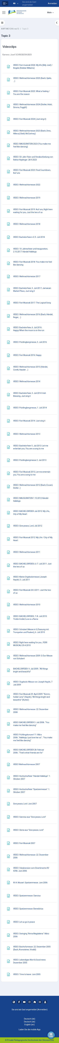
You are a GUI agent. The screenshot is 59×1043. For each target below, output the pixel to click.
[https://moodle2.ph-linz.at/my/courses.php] (40, 1002)
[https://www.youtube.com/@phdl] (24, 1002)
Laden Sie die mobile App (29, 1029)
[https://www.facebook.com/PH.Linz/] (19, 1002)
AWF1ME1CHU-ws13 (10, 29)
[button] (5, 3)
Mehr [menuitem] (49, 12)
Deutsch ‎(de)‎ (29, 1019)
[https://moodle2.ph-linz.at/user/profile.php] (45, 1002)
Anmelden (52, 3)
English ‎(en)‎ (29, 1024)
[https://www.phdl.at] (14, 1002)
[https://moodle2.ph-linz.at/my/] (35, 1002)
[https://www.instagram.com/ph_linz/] (29, 1002)
